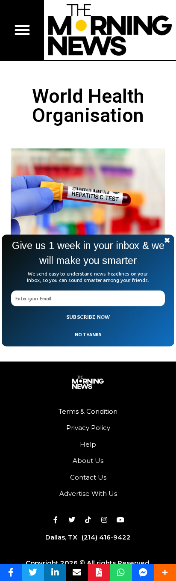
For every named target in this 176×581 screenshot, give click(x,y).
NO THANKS (88, 335)
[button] (88, 253)
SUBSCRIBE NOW (88, 317)
